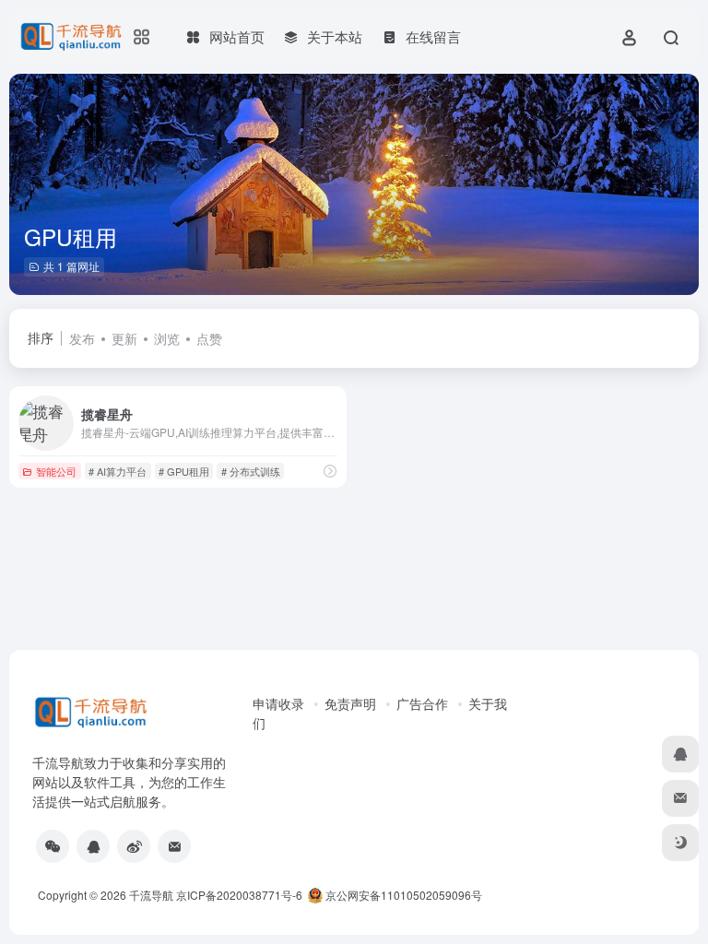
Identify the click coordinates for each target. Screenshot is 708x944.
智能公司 (56, 471)
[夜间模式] (680, 842)
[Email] (174, 846)
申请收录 (278, 703)
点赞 (209, 338)
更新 (124, 338)
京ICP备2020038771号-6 (239, 895)
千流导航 (151, 895)
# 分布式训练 (250, 471)
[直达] (330, 470)
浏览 (167, 338)
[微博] (133, 846)
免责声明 (350, 703)
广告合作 (422, 703)
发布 (82, 338)
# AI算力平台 (117, 471)
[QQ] (93, 846)
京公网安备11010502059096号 (402, 895)
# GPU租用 (184, 471)
